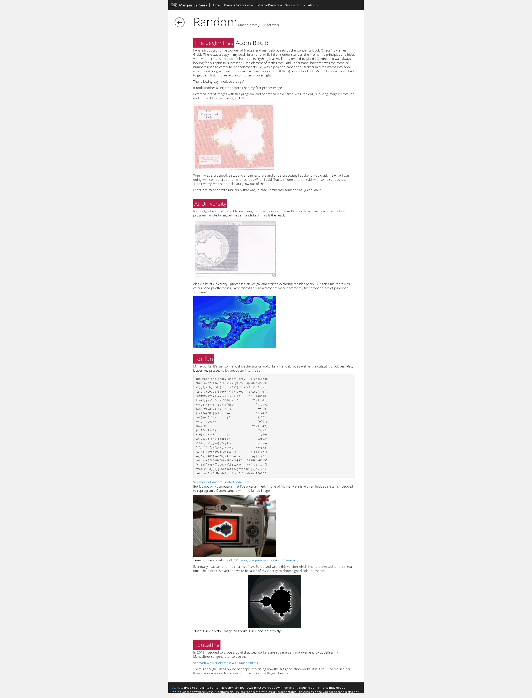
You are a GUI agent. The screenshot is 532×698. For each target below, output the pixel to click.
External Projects (267, 5)
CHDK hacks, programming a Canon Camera (262, 560)
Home (216, 5)
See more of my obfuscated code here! (221, 482)
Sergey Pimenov (301, 696)
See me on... (293, 5)
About (312, 5)
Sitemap (176, 687)
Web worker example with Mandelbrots (228, 663)
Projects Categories (237, 5)
